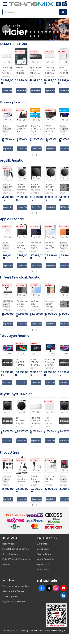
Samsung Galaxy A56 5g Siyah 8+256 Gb (36, 304)
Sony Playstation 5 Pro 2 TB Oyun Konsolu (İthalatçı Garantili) (22, 129)
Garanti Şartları (10, 596)
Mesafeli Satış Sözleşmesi (15, 548)
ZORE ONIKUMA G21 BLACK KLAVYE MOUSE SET (36, 129)
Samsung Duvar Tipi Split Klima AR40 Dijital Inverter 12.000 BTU (35, 70)
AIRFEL (48, 76)
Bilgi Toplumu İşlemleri (14, 601)
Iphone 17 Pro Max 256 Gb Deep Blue (22, 246)
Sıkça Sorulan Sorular (13, 591)
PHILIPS (6, 485)
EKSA (5, 135)
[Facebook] (42, 588)
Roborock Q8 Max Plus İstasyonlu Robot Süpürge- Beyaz (36, 479)
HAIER (19, 368)
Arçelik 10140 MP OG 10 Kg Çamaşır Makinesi (21, 187)
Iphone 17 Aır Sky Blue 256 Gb (36, 246)
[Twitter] (49, 588)
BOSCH (20, 485)
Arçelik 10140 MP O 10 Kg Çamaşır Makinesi (35, 187)
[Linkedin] (63, 595)
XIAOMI (34, 485)
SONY (19, 135)
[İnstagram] (56, 588)
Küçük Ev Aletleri (45, 559)
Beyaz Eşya (43, 548)
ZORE (33, 135)
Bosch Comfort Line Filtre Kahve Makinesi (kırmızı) (51, 479)
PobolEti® (16, 630)
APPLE (19, 251)
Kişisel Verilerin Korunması (16, 559)
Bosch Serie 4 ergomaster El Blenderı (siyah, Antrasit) (22, 479)
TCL (4, 368)
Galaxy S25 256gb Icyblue (21, 304)
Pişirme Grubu (44, 554)
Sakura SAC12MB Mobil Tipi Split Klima (7, 70)
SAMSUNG (35, 76)
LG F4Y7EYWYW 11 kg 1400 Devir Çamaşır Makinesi (7, 421)
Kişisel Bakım (43, 564)
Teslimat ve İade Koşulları (15, 586)
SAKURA (5, 76)
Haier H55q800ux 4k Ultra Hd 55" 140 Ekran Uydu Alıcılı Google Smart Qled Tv (21, 362)
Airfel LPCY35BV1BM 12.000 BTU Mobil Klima (50, 70)
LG (17, 76)
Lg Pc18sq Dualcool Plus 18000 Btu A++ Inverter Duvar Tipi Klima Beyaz (21, 421)
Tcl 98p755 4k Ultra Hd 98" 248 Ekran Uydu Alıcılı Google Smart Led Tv (7, 362)
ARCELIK (6, 193)
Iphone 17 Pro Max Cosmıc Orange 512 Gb (50, 246)
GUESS (6, 251)
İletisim (6, 564)
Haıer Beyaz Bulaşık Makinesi (35, 421)
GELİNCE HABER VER (51, 207)
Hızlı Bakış (9, 62)
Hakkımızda (8, 543)
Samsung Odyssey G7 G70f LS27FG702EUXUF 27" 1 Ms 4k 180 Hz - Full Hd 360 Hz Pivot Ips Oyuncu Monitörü (36, 362)
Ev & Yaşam (43, 569)
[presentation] (6, 29)
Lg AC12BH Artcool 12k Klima (21, 70)
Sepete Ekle (7, 90)
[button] (4, 31)
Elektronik (42, 543)
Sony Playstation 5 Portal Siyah (51, 129)
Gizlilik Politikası (10, 554)
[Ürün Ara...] (63, 12)
